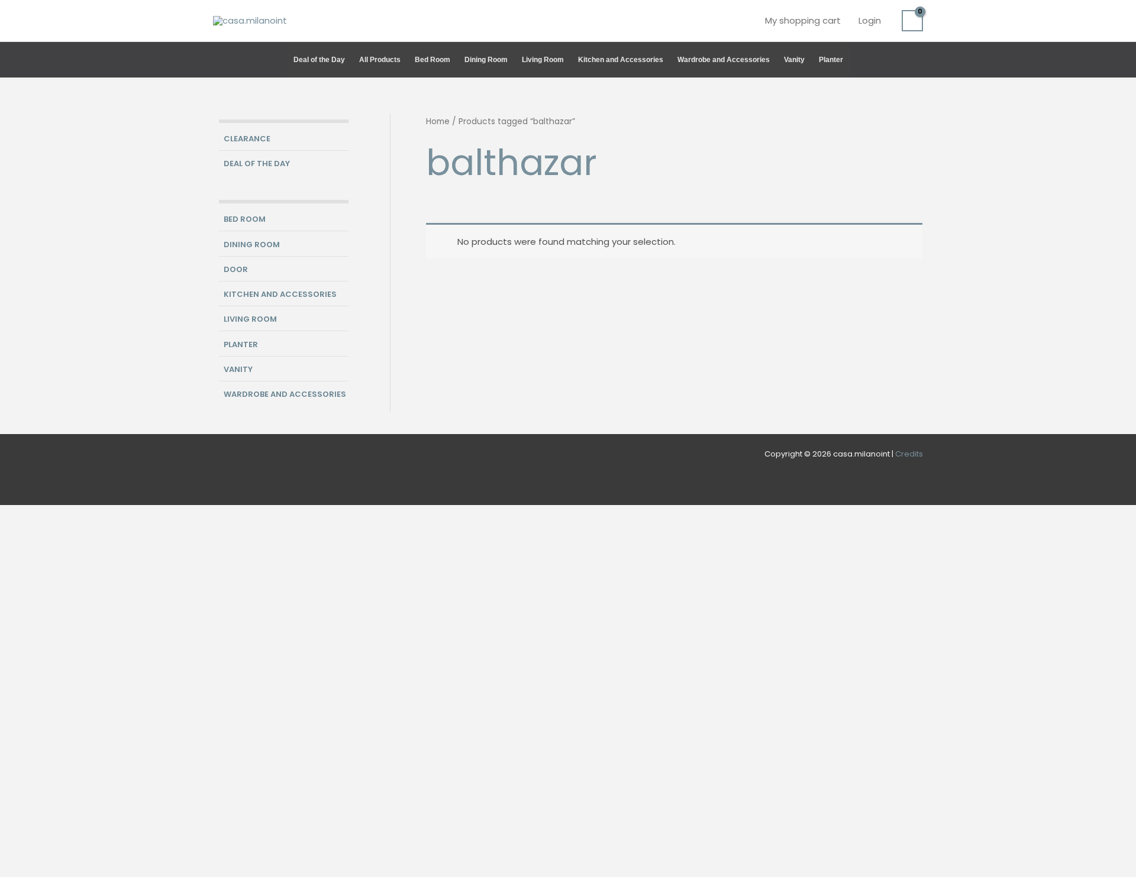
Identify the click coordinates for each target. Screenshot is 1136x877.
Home (438, 121)
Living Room (543, 60)
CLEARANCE (247, 138)
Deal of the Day (319, 60)
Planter (831, 60)
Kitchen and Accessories (620, 60)
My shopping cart (803, 20)
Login (870, 20)
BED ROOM (245, 219)
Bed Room (432, 60)
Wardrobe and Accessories (723, 60)
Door (236, 269)
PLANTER (241, 344)
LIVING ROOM (250, 319)
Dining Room (486, 60)
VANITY (238, 369)
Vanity (794, 60)
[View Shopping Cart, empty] (912, 20)
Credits (909, 453)
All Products (380, 60)
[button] (917, 59)
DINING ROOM (252, 244)
